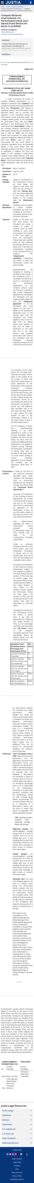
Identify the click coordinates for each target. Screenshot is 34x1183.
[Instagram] (16, 1154)
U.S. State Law (8, 1134)
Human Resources (7, 32)
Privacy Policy (17, 1176)
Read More (6, 54)
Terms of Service (17, 1172)
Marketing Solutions (10, 1143)
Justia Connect (17, 1159)
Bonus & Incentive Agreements (12, 34)
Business (5, 1120)
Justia (2, 6)
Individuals (6, 1115)
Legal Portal (17, 1162)
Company (17, 1165)
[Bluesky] (21, 1154)
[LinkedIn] (7, 1154)
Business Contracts (17, 6)
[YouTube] (10, 1154)
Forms (8, 6)
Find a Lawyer (7, 1111)
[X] (24, 1154)
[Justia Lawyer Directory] (27, 1154)
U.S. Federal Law (8, 1129)
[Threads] (18, 1154)
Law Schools (7, 1124)
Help (17, 1169)
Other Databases (9, 1138)
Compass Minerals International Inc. (11, 8)
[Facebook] (13, 1154)
